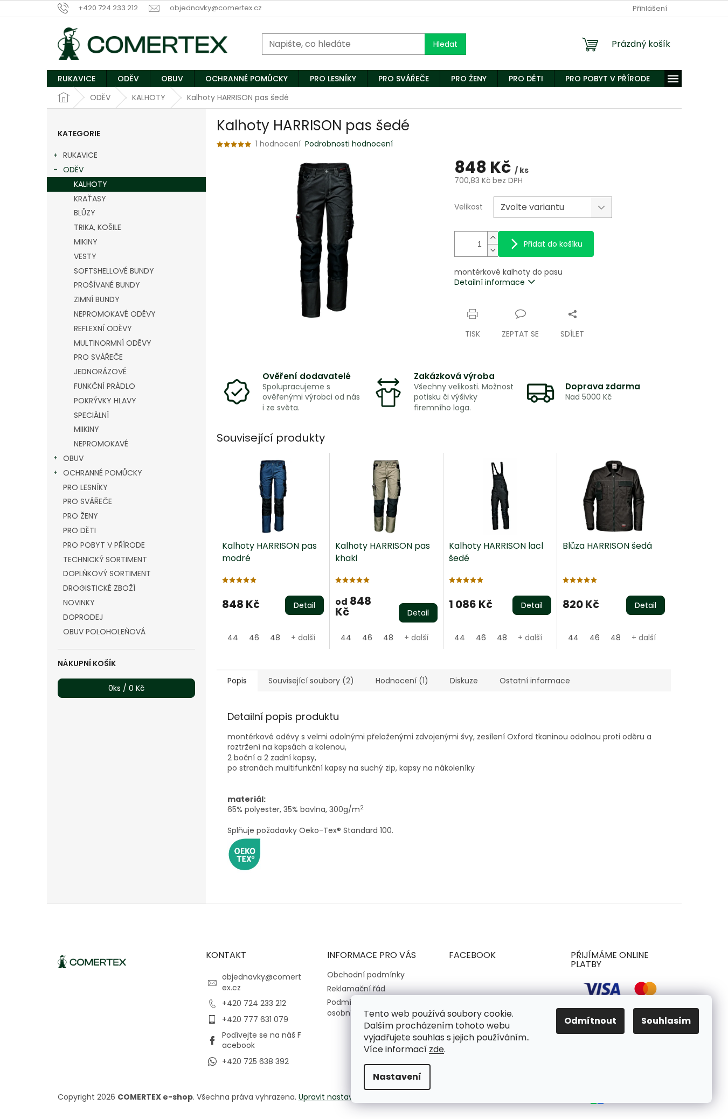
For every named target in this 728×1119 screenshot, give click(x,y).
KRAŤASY (90, 198)
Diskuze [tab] (464, 680)
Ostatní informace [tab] (535, 680)
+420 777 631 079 (255, 1019)
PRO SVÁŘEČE (98, 357)
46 (254, 637)
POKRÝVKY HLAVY (105, 400)
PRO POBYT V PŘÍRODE (104, 545)
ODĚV (73, 169)
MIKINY (86, 241)
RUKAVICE (80, 155)
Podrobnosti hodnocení (349, 144)
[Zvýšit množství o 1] (492, 238)
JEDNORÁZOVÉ (100, 371)
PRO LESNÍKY (85, 487)
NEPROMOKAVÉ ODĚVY (115, 314)
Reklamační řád (356, 988)
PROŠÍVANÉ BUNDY (107, 284)
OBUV (73, 458)
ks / (126, 688)
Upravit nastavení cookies (347, 1097)
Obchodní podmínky (366, 974)
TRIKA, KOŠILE (97, 227)
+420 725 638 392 (255, 1061)
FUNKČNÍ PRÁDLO (104, 386)
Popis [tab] (237, 680)
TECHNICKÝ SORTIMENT (105, 559)
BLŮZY (84, 212)
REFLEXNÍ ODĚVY (103, 328)
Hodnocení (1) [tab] (402, 680)
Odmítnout (590, 1021)
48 (275, 637)
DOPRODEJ (83, 617)
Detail (304, 605)
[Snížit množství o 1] (492, 250)
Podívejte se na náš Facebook (261, 1040)
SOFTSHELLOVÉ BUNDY (114, 270)
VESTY (85, 256)
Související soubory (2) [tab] (311, 680)
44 (232, 637)
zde (436, 1049)
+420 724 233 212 (254, 1003)
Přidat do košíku (553, 244)
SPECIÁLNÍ (91, 415)
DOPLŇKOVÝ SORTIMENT (107, 573)
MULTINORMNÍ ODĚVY (112, 343)
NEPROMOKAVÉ (101, 443)
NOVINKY (79, 602)
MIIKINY (86, 429)
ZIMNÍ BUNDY (97, 299)
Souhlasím (666, 1021)
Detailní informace (489, 282)
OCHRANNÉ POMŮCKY (102, 472)
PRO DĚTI (79, 530)
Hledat (445, 44)
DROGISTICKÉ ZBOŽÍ (99, 588)
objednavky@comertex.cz (261, 981)
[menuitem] (76, 78)
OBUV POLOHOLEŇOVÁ (104, 631)
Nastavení (397, 1077)
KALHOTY (90, 184)
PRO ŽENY (80, 515)
